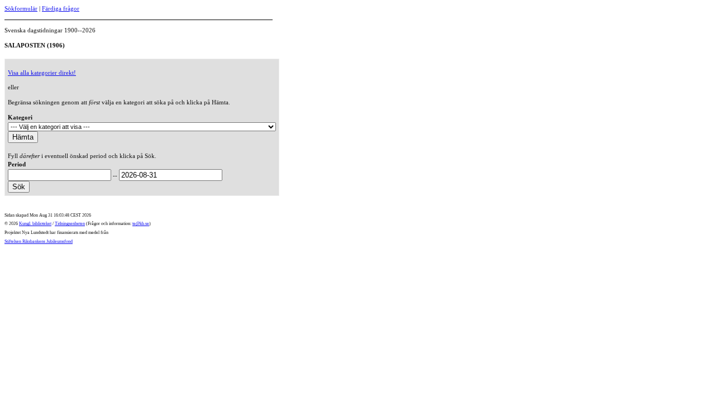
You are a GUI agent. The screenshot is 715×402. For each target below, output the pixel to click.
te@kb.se (140, 223)
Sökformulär (20, 8)
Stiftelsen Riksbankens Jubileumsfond (38, 241)
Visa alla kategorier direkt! (42, 72)
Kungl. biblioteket (35, 223)
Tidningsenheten (70, 223)
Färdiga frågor (60, 8)
